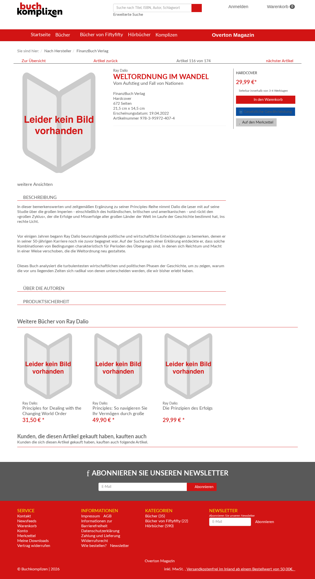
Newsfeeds (26, 521)
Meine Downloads (33, 541)
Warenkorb (279, 6)
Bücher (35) (155, 516)
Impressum (90, 516)
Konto (22, 531)
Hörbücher (139, 35)
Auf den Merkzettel (257, 122)
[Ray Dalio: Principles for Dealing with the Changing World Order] (52, 366)
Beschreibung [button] (40, 197)
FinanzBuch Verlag (129, 94)
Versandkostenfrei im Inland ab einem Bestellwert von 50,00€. (241, 569)
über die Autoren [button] (43, 288)
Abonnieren (203, 487)
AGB (107, 516)
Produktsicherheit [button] (46, 302)
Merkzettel (26, 536)
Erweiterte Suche (128, 15)
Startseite (40, 35)
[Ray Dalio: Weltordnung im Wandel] (63, 123)
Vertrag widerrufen (33, 546)
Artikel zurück (106, 61)
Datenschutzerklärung (100, 531)
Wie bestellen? (94, 546)
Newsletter (119, 546)
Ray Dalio (120, 70)
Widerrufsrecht (94, 541)
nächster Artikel (280, 61)
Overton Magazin (233, 35)
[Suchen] (196, 8)
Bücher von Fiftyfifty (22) (166, 521)
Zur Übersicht (34, 61)
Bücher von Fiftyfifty (101, 35)
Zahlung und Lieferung (100, 536)
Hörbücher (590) (159, 526)
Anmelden (238, 6)
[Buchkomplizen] (39, 10)
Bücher (63, 35)
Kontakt (24, 516)
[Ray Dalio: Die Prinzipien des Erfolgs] (192, 366)
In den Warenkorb (268, 100)
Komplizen (167, 35)
